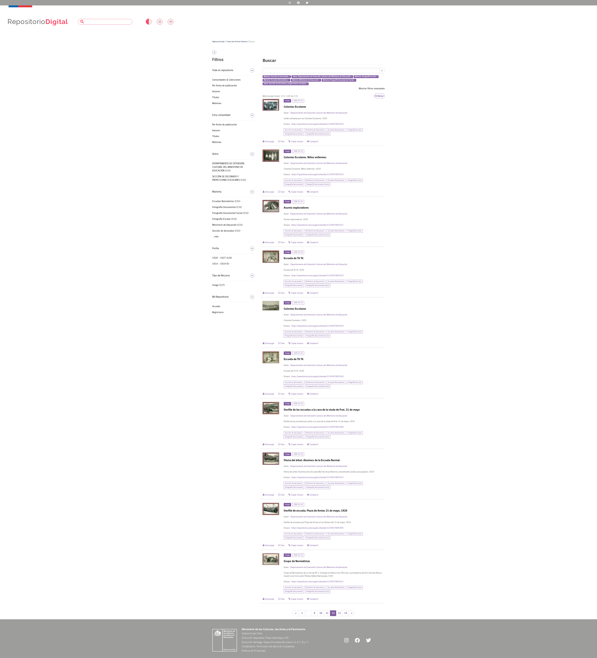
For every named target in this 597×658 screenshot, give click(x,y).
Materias (216, 103)
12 (333, 613)
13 (339, 613)
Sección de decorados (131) (226, 231)
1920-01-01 (298, 101)
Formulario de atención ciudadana (275, 646)
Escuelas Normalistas (336, 130)
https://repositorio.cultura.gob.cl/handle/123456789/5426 (317, 376)
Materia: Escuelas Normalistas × (276, 80)
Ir (382, 70)
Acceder (216, 306)
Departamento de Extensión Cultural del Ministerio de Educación (318, 113)
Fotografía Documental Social (317, 134)
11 (327, 613)
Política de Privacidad (253, 650)
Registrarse (218, 312)
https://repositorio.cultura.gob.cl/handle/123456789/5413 (317, 477)
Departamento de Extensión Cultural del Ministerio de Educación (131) (228, 167)
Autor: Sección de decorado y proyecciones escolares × (286, 84)
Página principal (218, 42)
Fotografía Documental (294, 134)
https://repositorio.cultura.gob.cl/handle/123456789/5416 (317, 174)
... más (215, 236)
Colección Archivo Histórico (237, 42)
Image (287, 101)
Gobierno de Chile (252, 633)
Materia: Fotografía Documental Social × (339, 80)
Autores (216, 91)
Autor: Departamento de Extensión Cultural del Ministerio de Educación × (322, 77)
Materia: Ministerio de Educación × (306, 80)
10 (320, 613)
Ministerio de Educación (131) (227, 225)
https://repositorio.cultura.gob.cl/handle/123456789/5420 (317, 124)
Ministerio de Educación (314, 130)
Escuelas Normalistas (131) (226, 201)
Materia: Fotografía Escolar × (366, 77)
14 (345, 613)
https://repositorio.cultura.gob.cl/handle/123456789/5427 (317, 225)
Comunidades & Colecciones (226, 80)
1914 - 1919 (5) (220, 264)
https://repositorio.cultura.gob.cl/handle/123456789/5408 (317, 427)
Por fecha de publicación (224, 85)
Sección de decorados (293, 130)
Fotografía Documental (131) (227, 207)
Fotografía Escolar (355, 130)
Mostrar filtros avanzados (372, 88)
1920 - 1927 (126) (222, 258)
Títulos (215, 97)
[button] (232, 52)
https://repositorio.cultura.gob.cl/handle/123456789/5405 (317, 528)
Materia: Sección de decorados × (277, 77)
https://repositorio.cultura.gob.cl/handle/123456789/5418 (317, 326)
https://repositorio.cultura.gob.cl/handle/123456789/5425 (317, 275)
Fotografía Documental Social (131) (230, 213)
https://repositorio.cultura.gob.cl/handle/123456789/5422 (317, 582)
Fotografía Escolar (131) (224, 219)
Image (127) (218, 285)
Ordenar (379, 96)
